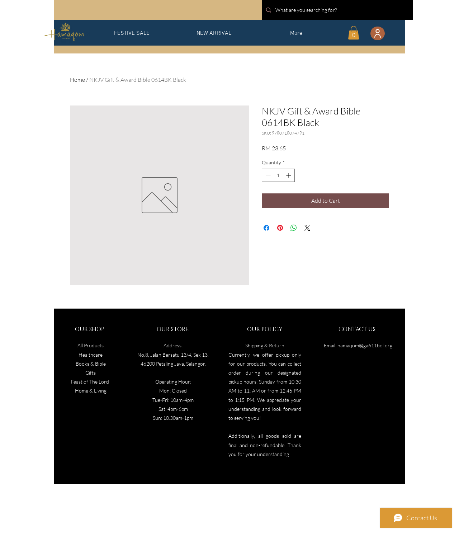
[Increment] (289, 175)
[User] (377, 33)
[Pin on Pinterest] (280, 228)
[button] (353, 32)
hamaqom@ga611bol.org (364, 345)
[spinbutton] (278, 175)
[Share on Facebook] (266, 228)
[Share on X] (307, 228)
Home (77, 79)
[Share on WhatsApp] (293, 228)
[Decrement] (267, 175)
